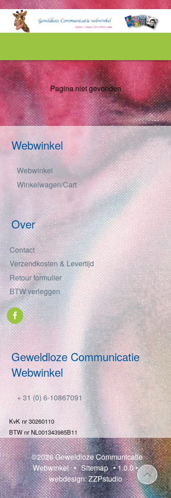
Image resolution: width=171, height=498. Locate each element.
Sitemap (94, 467)
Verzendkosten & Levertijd (52, 263)
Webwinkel (34, 170)
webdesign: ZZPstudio (85, 478)
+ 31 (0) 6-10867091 (49, 397)
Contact (22, 249)
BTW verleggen (35, 291)
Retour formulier (36, 277)
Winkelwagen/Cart (46, 184)
